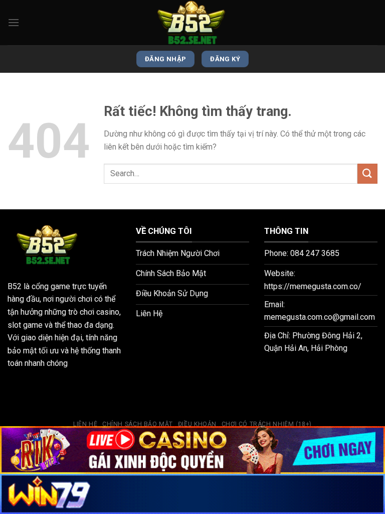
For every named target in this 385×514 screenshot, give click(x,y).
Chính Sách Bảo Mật (137, 424)
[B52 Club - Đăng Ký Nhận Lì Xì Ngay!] (192, 22)
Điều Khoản (197, 424)
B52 (15, 286)
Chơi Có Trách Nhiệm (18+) (267, 424)
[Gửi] (367, 173)
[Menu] (14, 22)
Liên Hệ (85, 424)
